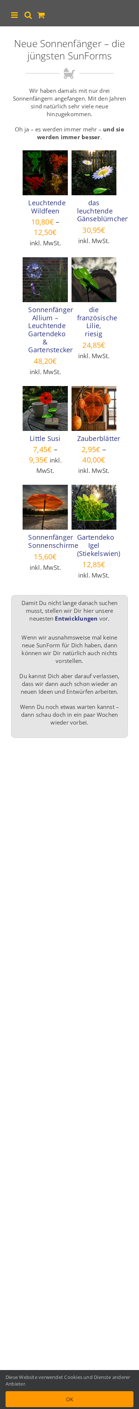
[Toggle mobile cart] (41, 15)
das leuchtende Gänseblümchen (103, 210)
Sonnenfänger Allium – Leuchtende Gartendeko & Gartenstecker (50, 329)
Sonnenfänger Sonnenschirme (53, 541)
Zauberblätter (98, 438)
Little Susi (45, 438)
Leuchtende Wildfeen (46, 206)
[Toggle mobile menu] (15, 15)
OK (69, 1399)
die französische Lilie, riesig (97, 321)
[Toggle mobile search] (28, 15)
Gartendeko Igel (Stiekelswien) (98, 545)
